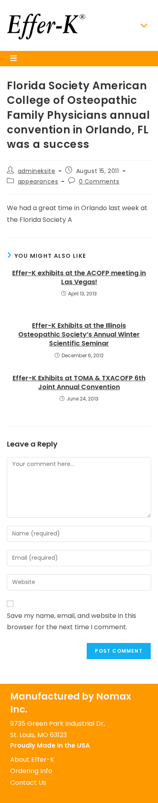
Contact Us (28, 782)
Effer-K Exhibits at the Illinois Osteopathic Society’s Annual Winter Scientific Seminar (79, 334)
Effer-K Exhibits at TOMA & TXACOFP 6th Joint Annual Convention (79, 383)
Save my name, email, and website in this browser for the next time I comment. (71, 621)
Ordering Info (31, 771)
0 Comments (99, 181)
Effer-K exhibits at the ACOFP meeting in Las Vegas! (79, 278)
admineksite (37, 171)
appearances (38, 181)
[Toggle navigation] (144, 25)
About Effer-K (32, 759)
